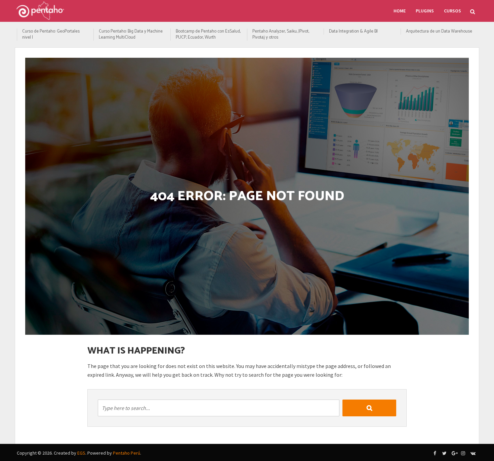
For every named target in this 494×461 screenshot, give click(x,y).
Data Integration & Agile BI (353, 32)
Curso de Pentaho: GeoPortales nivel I (51, 35)
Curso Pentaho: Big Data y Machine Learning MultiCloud (131, 35)
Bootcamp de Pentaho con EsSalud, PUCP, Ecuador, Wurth (208, 35)
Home (400, 11)
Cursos (452, 11)
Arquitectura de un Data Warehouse (439, 32)
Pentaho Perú (126, 453)
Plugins (425, 11)
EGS (81, 453)
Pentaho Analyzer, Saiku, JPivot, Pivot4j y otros (280, 35)
